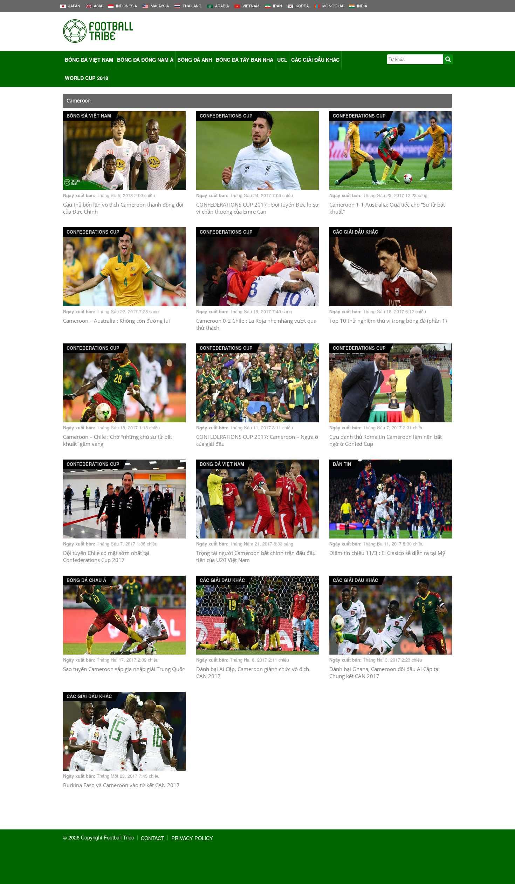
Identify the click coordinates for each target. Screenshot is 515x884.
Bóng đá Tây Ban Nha (244, 59)
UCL (282, 59)
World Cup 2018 (86, 77)
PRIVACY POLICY (192, 838)
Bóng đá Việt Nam (89, 59)
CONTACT (152, 838)
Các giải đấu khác (315, 59)
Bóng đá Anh (194, 59)
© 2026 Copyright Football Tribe (98, 837)
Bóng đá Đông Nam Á (145, 59)
